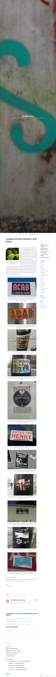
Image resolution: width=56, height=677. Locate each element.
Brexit (41, 266)
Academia (42, 262)
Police (14, 595)
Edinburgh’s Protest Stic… (20, 663)
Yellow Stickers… (11, 669)
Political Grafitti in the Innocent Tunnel (44, 252)
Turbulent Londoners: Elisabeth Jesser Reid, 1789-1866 (29, 609)
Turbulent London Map (29, 276)
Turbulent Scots (43, 289)
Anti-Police (17, 594)
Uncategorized (42, 292)
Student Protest (23, 595)
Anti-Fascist (13, 594)
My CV (26, 234)
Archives (41, 263)
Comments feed (43, 306)
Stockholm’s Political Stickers (11, 654)
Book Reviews (42, 265)
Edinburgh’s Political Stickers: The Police (44, 249)
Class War (21, 594)
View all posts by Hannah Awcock (15, 603)
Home (19, 234)
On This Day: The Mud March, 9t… (24, 661)
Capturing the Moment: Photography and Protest (13, 608)
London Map (31, 234)
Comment (35, 636)
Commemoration (43, 269)
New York (42, 279)
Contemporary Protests (44, 271)
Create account (42, 302)
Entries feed (42, 305)
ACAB (10, 594)
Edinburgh (42, 272)
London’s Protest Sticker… (20, 665)
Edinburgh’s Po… (11, 663)
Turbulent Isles (28, 116)
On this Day (42, 281)
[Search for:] (45, 240)
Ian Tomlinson (30, 594)
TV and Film (42, 291)
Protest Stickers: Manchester (21, 669)
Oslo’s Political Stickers (44, 257)
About (23, 234)
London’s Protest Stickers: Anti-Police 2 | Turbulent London (20, 621)
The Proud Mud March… (12, 661)
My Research (42, 278)
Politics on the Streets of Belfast (12, 648)
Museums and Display (44, 275)
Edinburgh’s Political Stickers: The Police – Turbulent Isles (20, 624)
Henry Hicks (25, 594)
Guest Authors (42, 273)
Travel (41, 286)
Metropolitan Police (9, 595)
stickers (19, 595)
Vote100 (36, 234)
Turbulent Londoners (44, 288)
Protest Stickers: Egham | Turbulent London (17, 618)
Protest (16, 595)
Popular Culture (43, 282)
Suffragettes (42, 285)
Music (41, 276)
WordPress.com (43, 308)
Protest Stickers (9, 243)
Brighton (41, 268)
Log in (41, 303)
